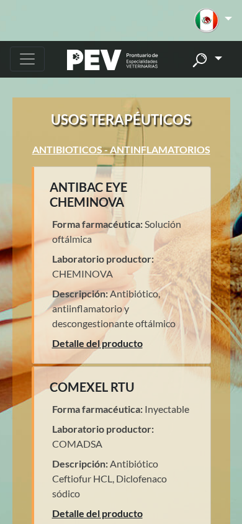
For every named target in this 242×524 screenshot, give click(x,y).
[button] (213, 20)
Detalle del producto (97, 343)
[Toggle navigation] (27, 59)
